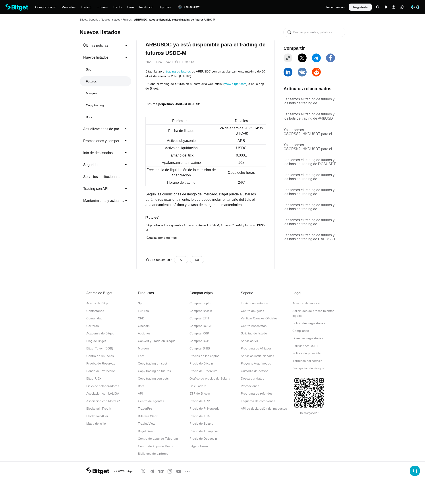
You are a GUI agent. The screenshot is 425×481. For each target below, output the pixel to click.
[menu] (105, 124)
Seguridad (91, 165)
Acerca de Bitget (97, 303)
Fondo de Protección (101, 371)
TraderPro (145, 408)
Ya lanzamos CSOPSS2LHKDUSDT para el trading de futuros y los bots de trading (308, 132)
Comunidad (94, 318)
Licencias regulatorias (307, 338)
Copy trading (95, 105)
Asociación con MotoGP (103, 401)
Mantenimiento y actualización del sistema (103, 200)
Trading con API (95, 189)
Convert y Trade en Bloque (157, 341)
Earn (141, 356)
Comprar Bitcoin (200, 311)
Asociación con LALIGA (102, 393)
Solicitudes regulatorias (308, 323)
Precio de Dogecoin (203, 438)
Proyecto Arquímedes (256, 363)
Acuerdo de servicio (306, 303)
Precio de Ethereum (203, 371)
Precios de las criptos (204, 356)
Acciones (144, 333)
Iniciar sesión (335, 7)
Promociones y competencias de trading (103, 141)
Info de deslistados (98, 153)
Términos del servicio (307, 361)
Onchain (144, 326)
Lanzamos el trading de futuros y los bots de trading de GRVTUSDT (309, 177)
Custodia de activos (254, 371)
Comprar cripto (200, 303)
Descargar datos (252, 378)
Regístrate (360, 7)
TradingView (146, 423)
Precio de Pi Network (204, 408)
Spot (89, 69)
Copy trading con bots (153, 378)
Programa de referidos (256, 393)
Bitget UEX (93, 378)
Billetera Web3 (148, 416)
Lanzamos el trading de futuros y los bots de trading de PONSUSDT (309, 101)
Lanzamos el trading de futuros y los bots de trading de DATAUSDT (309, 222)
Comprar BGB (199, 341)
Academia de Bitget (100, 333)
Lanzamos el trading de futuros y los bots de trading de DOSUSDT (310, 162)
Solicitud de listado (254, 333)
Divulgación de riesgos (308, 368)
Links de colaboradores (102, 386)
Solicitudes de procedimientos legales (313, 313)
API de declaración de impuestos (264, 408)
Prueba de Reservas (100, 363)
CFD (141, 318)
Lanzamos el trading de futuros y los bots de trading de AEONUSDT (309, 192)
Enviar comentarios (254, 303)
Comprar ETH (199, 318)
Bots (89, 117)
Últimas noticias (95, 45)
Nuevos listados (110, 19)
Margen (91, 93)
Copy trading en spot (152, 363)
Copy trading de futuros (154, 371)
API (140, 393)
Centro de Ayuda (252, 311)
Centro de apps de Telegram (158, 438)
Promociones (250, 386)
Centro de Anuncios (100, 356)
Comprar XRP (199, 333)
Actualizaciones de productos (103, 129)
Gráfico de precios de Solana (209, 378)
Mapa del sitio (96, 423)
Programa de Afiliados (256, 348)
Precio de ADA (199, 416)
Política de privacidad (307, 353)
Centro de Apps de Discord (157, 446)
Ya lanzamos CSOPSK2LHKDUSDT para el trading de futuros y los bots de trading (308, 147)
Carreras (92, 326)
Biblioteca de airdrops (153, 453)
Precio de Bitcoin (201, 363)
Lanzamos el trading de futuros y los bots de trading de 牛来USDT (309, 116)
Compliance (300, 330)
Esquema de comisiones (258, 401)
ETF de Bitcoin (199, 393)
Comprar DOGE (200, 326)
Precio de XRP (199, 401)
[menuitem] (105, 45)
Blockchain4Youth (98, 408)
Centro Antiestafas (254, 326)
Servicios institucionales (102, 177)
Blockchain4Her (97, 416)
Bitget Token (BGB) (99, 348)
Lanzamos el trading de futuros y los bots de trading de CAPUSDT (310, 237)
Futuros (127, 19)
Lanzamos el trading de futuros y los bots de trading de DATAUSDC (309, 207)
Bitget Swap (146, 431)
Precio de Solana (201, 423)
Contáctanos (95, 311)
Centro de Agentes (151, 401)
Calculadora (197, 386)
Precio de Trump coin (204, 431)
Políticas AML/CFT (305, 345)
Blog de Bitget (96, 341)
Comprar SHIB (199, 348)
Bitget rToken (198, 446)
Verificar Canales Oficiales (259, 318)
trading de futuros (178, 71)
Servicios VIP (250, 341)
